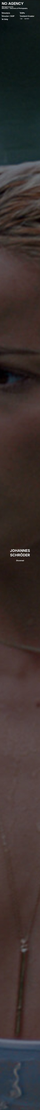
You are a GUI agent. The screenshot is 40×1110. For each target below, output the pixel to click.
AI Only (5, 19)
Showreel (20, 560)
